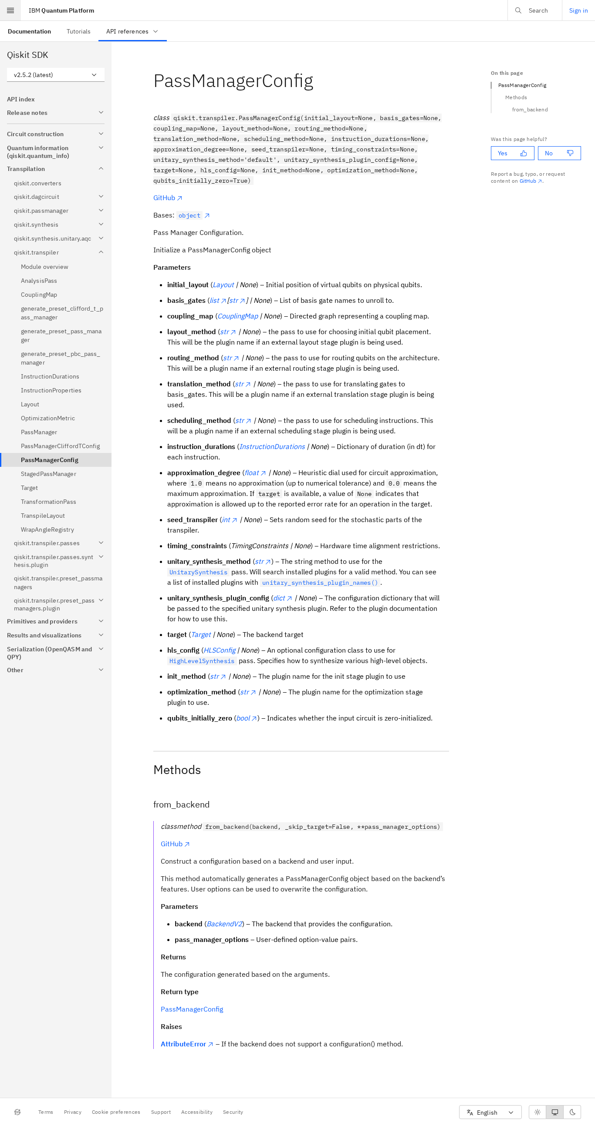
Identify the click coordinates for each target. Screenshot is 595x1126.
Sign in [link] (578, 10)
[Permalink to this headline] (320, 80)
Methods (516, 97)
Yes (502, 153)
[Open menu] (10, 10)
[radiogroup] (555, 1112)
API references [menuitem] (127, 31)
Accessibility (197, 1112)
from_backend (530, 109)
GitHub (164, 197)
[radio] (537, 1112)
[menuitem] (29, 31)
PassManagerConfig (192, 1009)
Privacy (72, 1112)
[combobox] (56, 75)
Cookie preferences (116, 1112)
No (549, 153)
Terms (46, 1112)
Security (233, 1112)
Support (161, 1112)
